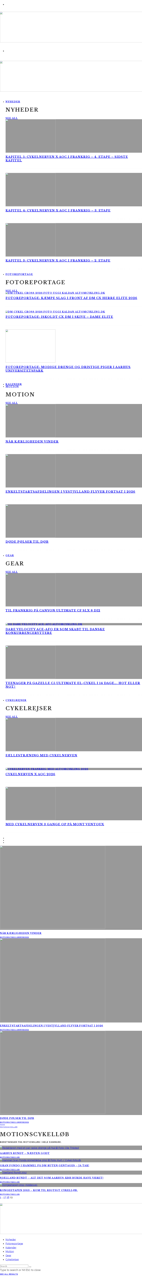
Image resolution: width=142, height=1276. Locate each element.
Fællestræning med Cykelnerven (41, 755)
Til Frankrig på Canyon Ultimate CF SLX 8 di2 (53, 610)
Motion (12, 386)
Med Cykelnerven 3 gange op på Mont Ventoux (55, 824)
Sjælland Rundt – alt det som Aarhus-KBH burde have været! (51, 1177)
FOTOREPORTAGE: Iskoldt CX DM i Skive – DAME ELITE (59, 317)
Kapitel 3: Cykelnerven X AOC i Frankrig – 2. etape (58, 260)
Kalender (11, 1247)
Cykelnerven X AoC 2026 (30, 774)
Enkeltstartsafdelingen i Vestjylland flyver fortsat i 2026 (70, 491)
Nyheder (13, 101)
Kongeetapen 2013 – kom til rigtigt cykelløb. (39, 1190)
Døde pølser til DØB (27, 541)
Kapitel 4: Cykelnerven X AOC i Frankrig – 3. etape (58, 210)
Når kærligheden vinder (32, 441)
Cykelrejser (16, 700)
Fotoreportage (19, 274)
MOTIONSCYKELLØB (10, 937)
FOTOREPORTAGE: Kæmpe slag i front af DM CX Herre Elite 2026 (71, 298)
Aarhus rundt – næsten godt (25, 1153)
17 (4, 1197)
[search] (30, 1266)
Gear (10, 555)
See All (12, 118)
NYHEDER (24, 937)
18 (8, 1197)
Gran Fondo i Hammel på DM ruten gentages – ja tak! (44, 1165)
